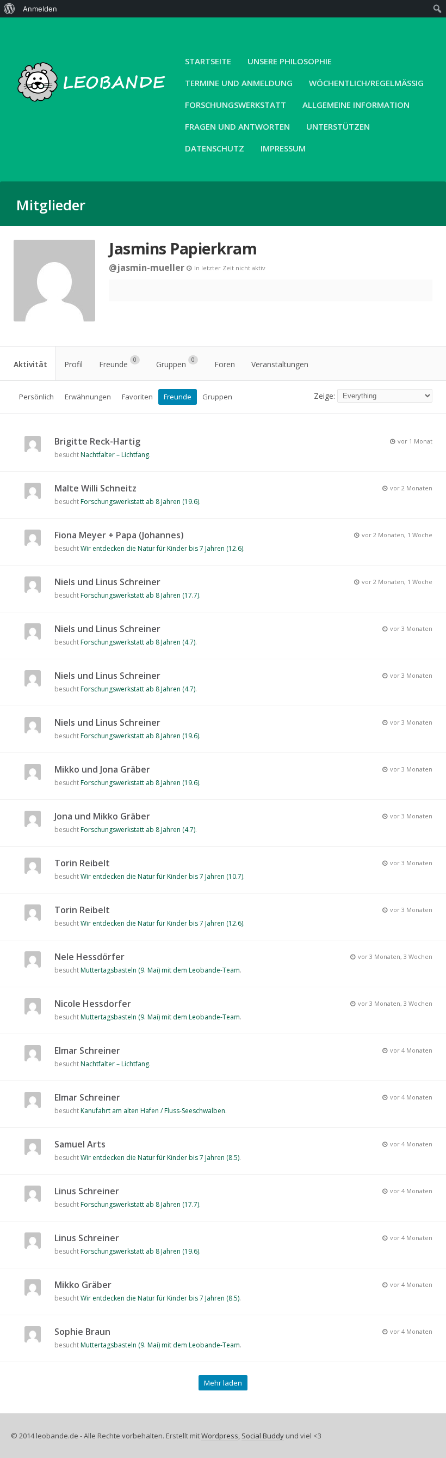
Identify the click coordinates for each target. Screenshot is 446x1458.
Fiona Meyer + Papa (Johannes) (119, 535)
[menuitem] (9, 8)
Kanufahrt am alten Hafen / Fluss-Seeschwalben (152, 1110)
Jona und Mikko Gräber (102, 816)
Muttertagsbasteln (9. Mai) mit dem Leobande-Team (160, 970)
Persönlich (36, 397)
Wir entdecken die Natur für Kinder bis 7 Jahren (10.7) (161, 876)
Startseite (208, 61)
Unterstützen (338, 126)
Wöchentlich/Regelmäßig (366, 83)
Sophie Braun (82, 1331)
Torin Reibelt (82, 863)
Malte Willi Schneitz (95, 488)
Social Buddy (262, 1436)
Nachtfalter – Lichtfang (114, 454)
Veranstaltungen (279, 364)
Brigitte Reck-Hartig (97, 441)
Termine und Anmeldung (239, 83)
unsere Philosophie (289, 61)
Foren (224, 364)
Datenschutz (214, 148)
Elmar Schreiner (87, 1050)
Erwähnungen (88, 397)
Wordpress (219, 1436)
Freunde (118, 362)
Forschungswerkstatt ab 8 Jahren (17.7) (139, 595)
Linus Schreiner (86, 1191)
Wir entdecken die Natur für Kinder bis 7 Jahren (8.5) (159, 1157)
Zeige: (324, 396)
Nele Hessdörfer (89, 956)
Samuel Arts (80, 1144)
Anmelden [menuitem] (40, 8)
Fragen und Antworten (237, 126)
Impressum (283, 148)
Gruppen (175, 362)
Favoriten (137, 397)
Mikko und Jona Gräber (102, 769)
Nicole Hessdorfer (92, 1003)
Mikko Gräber (83, 1284)
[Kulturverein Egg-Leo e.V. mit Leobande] (92, 107)
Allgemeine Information (356, 105)
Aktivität (30, 364)
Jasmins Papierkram (183, 248)
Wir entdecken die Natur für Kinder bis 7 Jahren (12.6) (161, 548)
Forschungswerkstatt (235, 105)
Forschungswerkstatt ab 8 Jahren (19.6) (139, 501)
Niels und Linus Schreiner (107, 581)
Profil (73, 364)
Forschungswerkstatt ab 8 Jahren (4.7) (137, 642)
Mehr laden (223, 1383)
